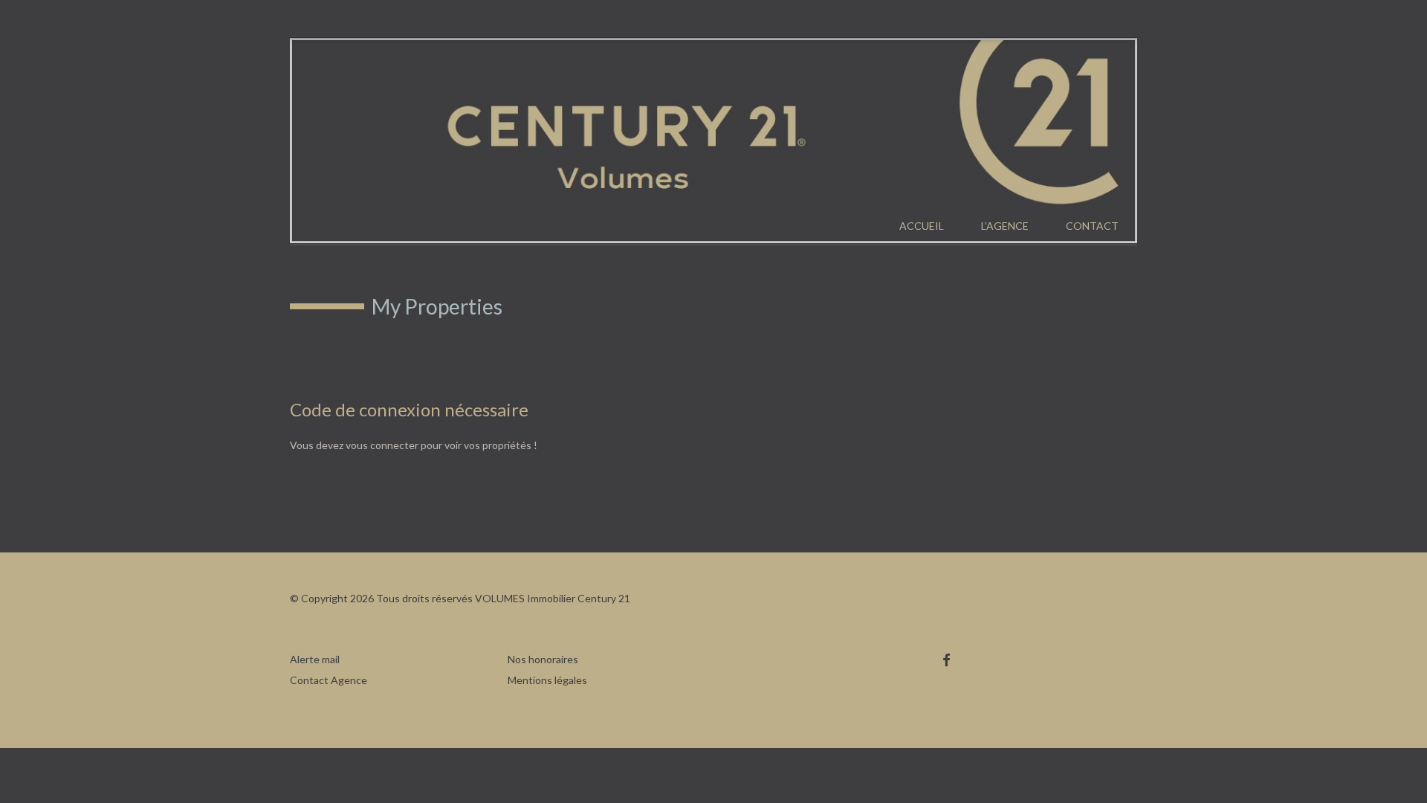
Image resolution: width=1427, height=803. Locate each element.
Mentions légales (547, 680)
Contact (1092, 225)
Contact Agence (328, 680)
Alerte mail (315, 659)
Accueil (921, 225)
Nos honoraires (543, 659)
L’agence (1005, 225)
